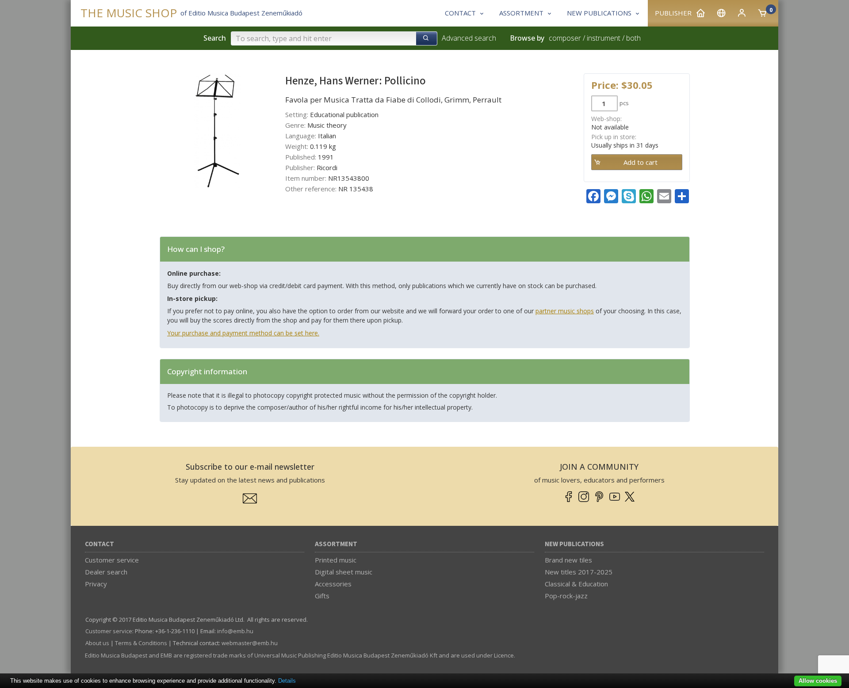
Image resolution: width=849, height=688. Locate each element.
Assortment (336, 544)
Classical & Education (576, 583)
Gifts (322, 595)
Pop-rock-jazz (566, 595)
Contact (99, 544)
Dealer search (106, 571)
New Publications (574, 544)
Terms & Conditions (141, 643)
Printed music (335, 559)
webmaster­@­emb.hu (250, 643)
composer (565, 38)
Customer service (112, 559)
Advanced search (469, 38)
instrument (603, 38)
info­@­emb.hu (235, 631)
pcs (624, 103)
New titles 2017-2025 (578, 571)
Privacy (96, 583)
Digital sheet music (343, 571)
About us (97, 643)
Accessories (333, 583)
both (633, 38)
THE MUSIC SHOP (128, 13)
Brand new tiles (568, 559)
